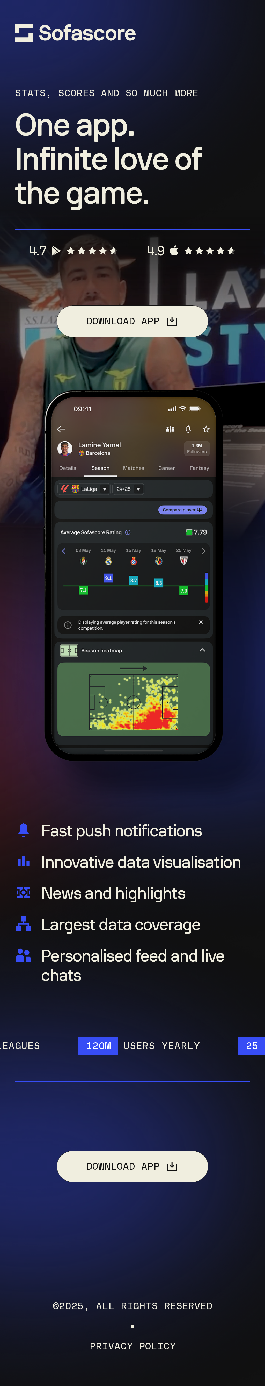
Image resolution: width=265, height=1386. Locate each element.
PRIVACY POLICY (132, 1346)
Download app (123, 321)
